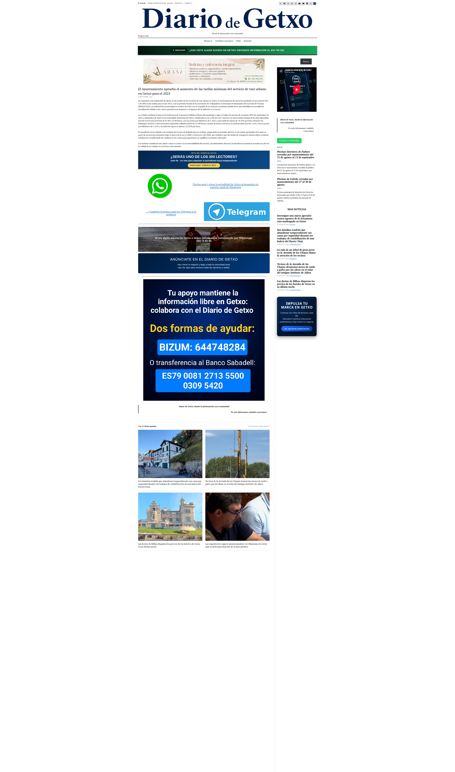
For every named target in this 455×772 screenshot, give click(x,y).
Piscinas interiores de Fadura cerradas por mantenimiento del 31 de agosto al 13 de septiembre (295, 154)
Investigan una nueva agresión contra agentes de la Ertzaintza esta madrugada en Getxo (294, 218)
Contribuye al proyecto (224, 41)
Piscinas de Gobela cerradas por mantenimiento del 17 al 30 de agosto (295, 182)
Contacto (178, 3)
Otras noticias (295, 244)
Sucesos (292, 224)
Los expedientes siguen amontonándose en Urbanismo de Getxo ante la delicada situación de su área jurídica (236, 545)
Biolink (170, 3)
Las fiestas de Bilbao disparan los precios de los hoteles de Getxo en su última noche (169, 545)
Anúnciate (248, 41)
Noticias (207, 41)
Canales (188, 3)
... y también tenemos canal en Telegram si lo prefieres (171, 213)
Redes (238, 41)
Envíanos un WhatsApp (289, 141)
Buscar (306, 61)
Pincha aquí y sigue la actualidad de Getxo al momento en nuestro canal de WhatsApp (225, 186)
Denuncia (293, 259)
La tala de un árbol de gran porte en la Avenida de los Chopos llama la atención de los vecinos (296, 252)
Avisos (279, 161)
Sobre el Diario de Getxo (157, 3)
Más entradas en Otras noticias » (259, 426)
